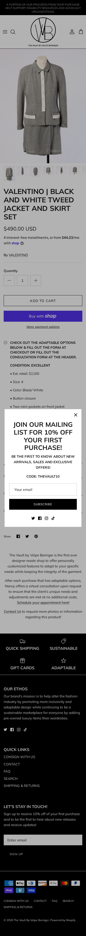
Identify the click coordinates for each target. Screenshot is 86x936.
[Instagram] (46, 518)
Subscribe (43, 504)
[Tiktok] (53, 518)
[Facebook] (40, 518)
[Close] (76, 415)
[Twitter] (33, 518)
